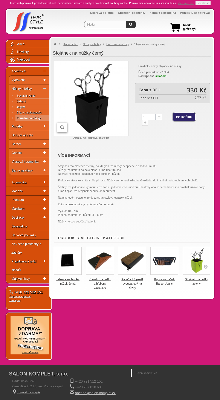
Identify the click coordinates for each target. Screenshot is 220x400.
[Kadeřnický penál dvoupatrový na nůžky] (132, 261)
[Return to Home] (55, 44)
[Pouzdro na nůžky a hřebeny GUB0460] (100, 261)
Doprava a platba (102, 12)
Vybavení (18, 80)
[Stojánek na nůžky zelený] (197, 261)
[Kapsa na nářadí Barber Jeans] (164, 261)
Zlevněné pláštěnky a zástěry (26, 248)
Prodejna (14, 300)
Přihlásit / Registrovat (195, 12)
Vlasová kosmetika (25, 161)
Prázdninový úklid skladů (23, 265)
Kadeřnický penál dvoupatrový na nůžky (132, 284)
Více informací (186, 3)
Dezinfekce (19, 226)
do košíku (184, 117)
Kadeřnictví (19, 71)
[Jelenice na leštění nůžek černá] (68, 261)
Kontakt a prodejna (163, 12)
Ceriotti (16, 153)
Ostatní (21, 101)
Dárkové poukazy (23, 235)
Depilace (17, 217)
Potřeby (17, 126)
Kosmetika (18, 182)
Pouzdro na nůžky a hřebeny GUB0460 (100, 284)
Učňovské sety (22, 135)
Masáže (17, 191)
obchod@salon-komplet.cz (95, 393)
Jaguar (21, 107)
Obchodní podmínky (131, 12)
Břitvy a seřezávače (29, 112)
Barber (16, 144)
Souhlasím (203, 3)
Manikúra (17, 208)
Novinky (23, 52)
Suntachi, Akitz (26, 95)
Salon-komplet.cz (146, 373)
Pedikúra (17, 200)
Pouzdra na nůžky (29, 118)
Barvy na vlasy (22, 170)
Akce (20, 44)
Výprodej (23, 59)
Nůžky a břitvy (22, 88)
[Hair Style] (28, 20)
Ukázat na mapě (28, 392)
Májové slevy (20, 278)
